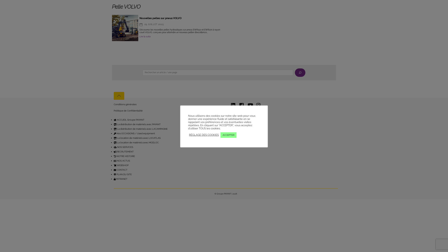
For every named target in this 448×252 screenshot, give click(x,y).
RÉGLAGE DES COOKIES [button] (204, 134)
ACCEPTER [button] (228, 135)
